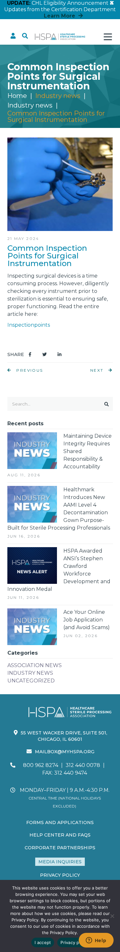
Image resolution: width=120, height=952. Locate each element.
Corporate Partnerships (60, 848)
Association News (34, 665)
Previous (29, 370)
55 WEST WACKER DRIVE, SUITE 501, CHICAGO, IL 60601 (64, 736)
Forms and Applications (60, 822)
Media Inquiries (60, 862)
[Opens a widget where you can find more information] (96, 941)
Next (97, 370)
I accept (43, 942)
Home (17, 96)
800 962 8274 (40, 765)
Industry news (29, 105)
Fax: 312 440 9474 (64, 773)
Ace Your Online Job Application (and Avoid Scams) (86, 619)
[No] (112, 916)
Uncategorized (31, 681)
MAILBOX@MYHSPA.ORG (64, 752)
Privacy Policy (60, 875)
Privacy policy (74, 942)
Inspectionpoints (28, 325)
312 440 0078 (83, 765)
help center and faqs (60, 835)
